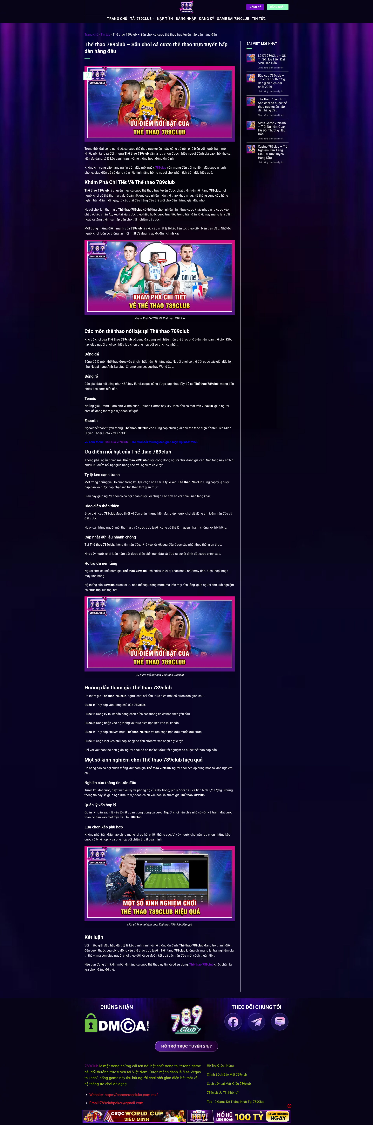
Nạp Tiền (165, 19)
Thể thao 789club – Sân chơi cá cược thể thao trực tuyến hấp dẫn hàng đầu (272, 104)
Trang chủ (117, 19)
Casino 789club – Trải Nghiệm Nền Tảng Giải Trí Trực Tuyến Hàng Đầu (273, 152)
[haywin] (239, 1116)
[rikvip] (134, 1116)
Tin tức (259, 19)
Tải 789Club (141, 19)
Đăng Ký (206, 19)
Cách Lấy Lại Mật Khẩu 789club (229, 1084)
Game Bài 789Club (233, 19)
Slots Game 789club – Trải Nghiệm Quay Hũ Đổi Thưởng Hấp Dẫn (272, 128)
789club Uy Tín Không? (223, 1092)
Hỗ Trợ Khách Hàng (220, 1065)
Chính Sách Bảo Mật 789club (227, 1074)
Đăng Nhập (186, 19)
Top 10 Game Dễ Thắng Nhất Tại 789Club (235, 1102)
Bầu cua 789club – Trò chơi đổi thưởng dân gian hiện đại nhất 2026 (271, 81)
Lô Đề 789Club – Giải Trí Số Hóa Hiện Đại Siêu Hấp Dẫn (272, 59)
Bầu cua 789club (116, 442)
